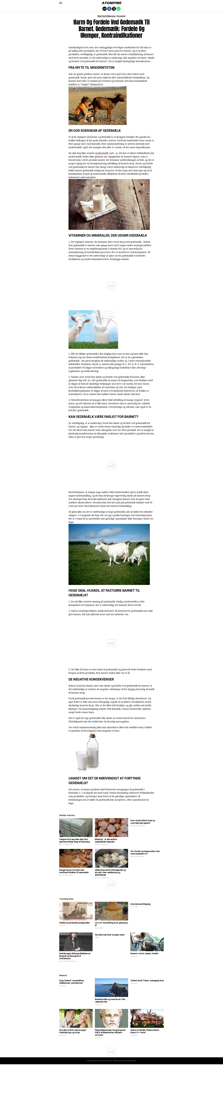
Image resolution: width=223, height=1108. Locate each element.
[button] (60, 3)
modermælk (101, 153)
